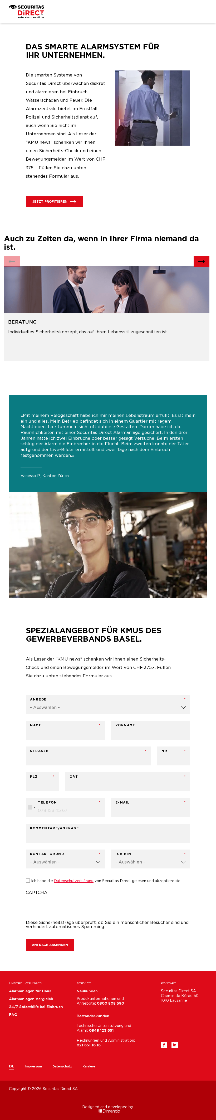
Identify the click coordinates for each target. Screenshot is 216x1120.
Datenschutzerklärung (74, 881)
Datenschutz (62, 1066)
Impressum (33, 1066)
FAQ (13, 1014)
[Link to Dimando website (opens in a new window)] (108, 1111)
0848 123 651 (101, 1030)
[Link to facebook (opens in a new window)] (164, 1045)
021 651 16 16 (89, 1045)
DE (11, 1066)
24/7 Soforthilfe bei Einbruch (36, 1007)
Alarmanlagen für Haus (30, 991)
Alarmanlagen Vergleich (31, 999)
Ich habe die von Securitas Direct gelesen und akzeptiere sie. (106, 881)
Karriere (88, 1066)
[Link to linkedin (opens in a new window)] (174, 1045)
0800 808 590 (110, 1003)
